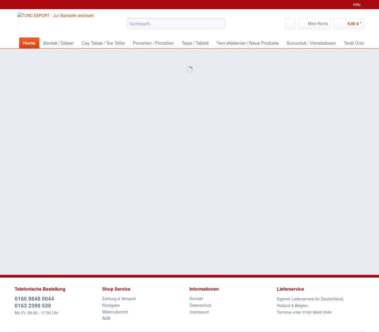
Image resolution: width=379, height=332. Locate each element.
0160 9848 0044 (34, 298)
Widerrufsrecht (115, 312)
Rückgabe (111, 305)
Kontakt (196, 298)
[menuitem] (176, 26)
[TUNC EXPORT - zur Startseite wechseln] (55, 22)
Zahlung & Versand (119, 298)
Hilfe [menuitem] (357, 4)
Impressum (199, 312)
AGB (106, 318)
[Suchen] (219, 23)
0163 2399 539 (33, 305)
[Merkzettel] (290, 23)
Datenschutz (200, 305)
